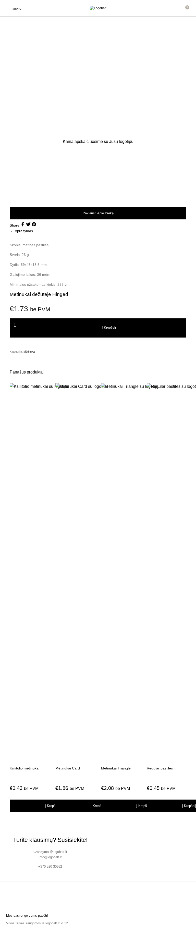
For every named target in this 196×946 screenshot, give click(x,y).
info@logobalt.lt (50, 857)
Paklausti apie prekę (98, 213)
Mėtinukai (29, 351)
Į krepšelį (109, 328)
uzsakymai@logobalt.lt (50, 852)
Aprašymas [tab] (24, 231)
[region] (98, 175)
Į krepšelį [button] (52, 806)
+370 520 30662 (50, 866)
